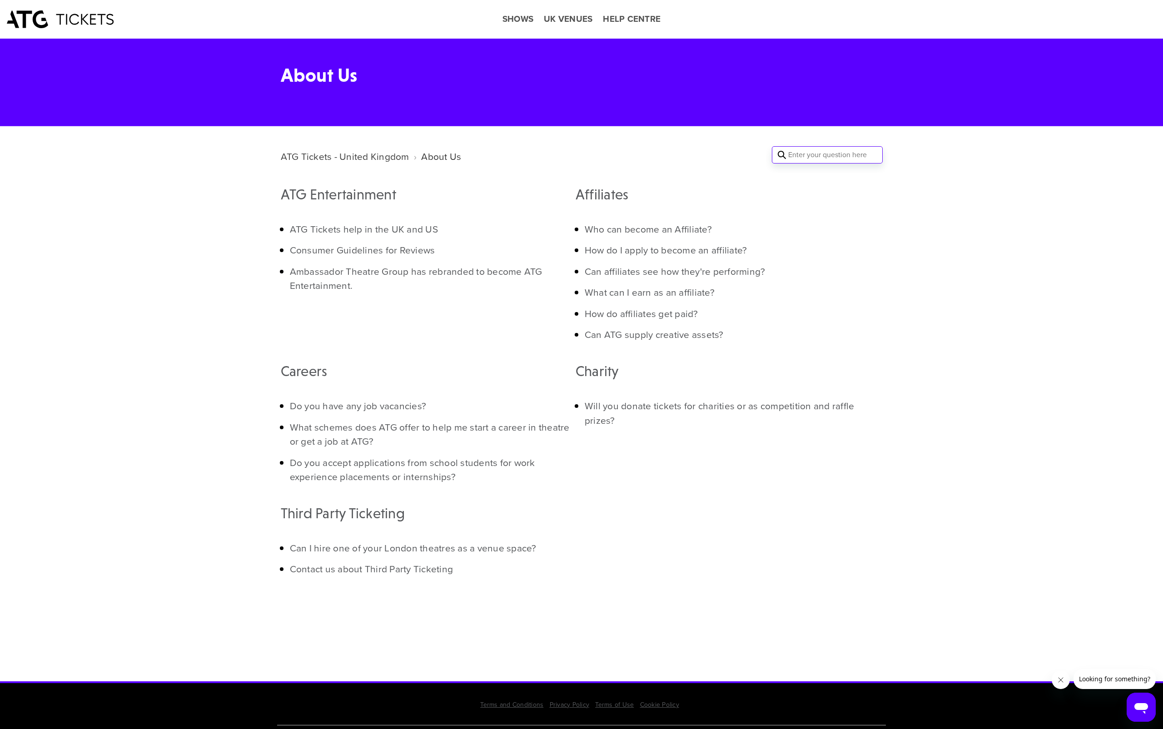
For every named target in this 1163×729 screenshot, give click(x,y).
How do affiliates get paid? (641, 314)
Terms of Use (614, 704)
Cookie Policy (659, 704)
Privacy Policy (570, 704)
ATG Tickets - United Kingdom (345, 156)
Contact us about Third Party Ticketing (371, 569)
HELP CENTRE (632, 19)
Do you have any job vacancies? (358, 406)
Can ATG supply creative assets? (654, 334)
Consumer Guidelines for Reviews (362, 250)
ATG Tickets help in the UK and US (364, 229)
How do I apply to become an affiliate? (666, 250)
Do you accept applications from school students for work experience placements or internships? (412, 470)
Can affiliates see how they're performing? (675, 271)
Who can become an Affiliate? (648, 229)
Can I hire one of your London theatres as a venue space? (413, 548)
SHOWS (517, 19)
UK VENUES (568, 19)
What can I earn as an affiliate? (650, 292)
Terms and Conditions (511, 704)
